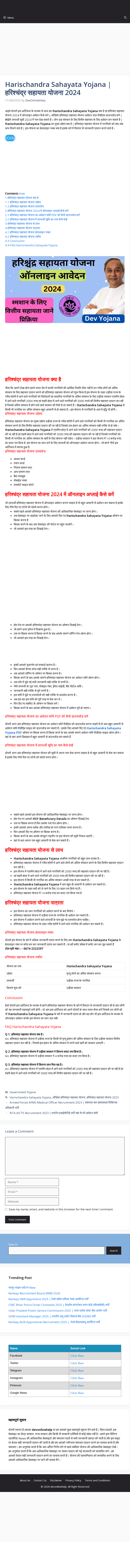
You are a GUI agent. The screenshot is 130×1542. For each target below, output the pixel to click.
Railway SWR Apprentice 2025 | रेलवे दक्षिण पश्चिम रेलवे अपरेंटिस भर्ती (48, 1299)
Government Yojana (23, 1092)
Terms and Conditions (97, 1480)
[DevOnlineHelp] (66, 6)
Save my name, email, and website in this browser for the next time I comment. (61, 1209)
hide (22, 193)
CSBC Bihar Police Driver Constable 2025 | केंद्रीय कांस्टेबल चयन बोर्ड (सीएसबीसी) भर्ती (58, 1305)
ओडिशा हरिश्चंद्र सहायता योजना (68, 1097)
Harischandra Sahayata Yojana (30, 1097)
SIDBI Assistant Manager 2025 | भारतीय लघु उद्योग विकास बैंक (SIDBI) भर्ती (52, 1316)
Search (12, 1244)
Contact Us (40, 1480)
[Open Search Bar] (125, 17)
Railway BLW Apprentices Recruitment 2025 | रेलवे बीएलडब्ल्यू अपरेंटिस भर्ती (54, 1322)
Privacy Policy (73, 1480)
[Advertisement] (65, 50)
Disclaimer (56, 1480)
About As (25, 1480)
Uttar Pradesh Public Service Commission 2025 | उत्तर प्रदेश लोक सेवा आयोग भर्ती (57, 1310)
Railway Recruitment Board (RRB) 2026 (34, 1293)
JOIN (10, 138)
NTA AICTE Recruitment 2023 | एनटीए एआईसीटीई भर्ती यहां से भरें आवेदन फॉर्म (54, 1113)
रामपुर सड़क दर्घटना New (22, 1287)
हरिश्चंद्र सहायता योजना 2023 (103, 1097)
